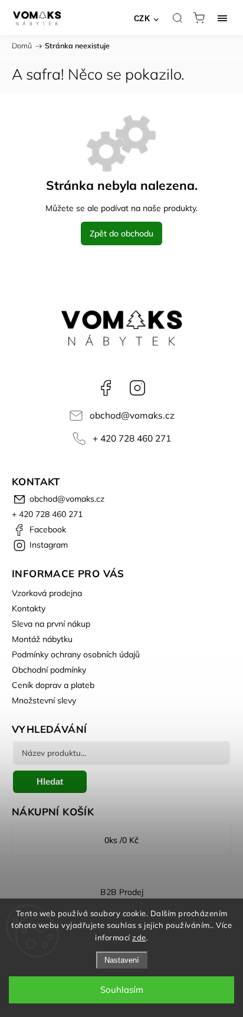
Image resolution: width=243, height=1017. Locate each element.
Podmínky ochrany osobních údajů (76, 654)
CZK (142, 18)
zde (139, 937)
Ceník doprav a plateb (53, 685)
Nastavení (121, 960)
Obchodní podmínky (49, 669)
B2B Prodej (121, 892)
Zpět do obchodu (121, 233)
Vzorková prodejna (47, 593)
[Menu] (222, 17)
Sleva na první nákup (51, 623)
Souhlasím (121, 989)
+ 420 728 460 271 (132, 438)
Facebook (105, 388)
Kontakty (28, 608)
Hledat (50, 781)
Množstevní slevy (44, 700)
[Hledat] (177, 18)
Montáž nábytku (42, 639)
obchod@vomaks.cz (132, 415)
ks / (121, 840)
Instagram (137, 388)
